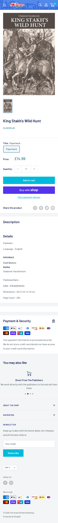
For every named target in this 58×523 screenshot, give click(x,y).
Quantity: (8, 169)
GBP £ (7, 467)
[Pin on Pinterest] (41, 207)
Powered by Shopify (12, 516)
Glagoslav (9, 128)
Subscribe (13, 452)
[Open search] (40, 5)
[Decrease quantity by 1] (18, 169)
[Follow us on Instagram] (11, 483)
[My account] (46, 5)
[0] (52, 5)
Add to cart (29, 180)
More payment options (29, 197)
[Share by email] (53, 207)
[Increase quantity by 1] (34, 169)
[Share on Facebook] (35, 207)
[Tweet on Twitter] (47, 207)
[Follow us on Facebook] (5, 483)
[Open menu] (4, 5)
